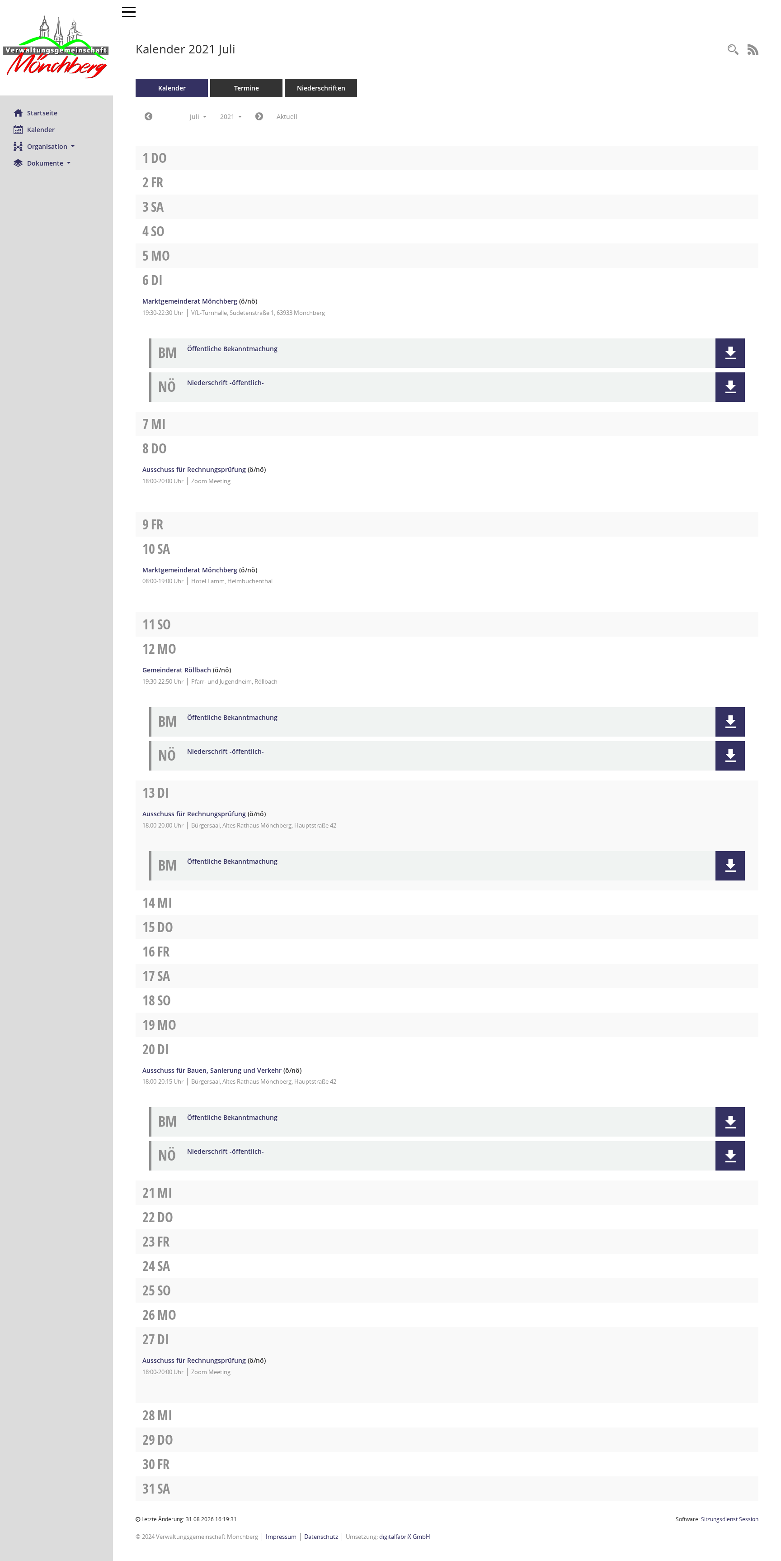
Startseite (42, 113)
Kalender (41, 129)
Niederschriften (321, 88)
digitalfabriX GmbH (404, 1536)
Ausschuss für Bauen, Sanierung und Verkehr (212, 1070)
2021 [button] (228, 116)
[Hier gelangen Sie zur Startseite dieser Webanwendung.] (56, 48)
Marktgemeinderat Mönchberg (189, 301)
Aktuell (287, 116)
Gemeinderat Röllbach (176, 670)
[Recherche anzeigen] (733, 50)
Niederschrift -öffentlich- (225, 383)
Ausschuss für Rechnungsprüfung (194, 469)
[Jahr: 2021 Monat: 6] (148, 117)
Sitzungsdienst (729, 1519)
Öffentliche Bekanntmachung (232, 349)
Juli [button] (195, 116)
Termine (246, 88)
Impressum (281, 1536)
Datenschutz (321, 1536)
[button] (56, 146)
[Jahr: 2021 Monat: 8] (259, 117)
